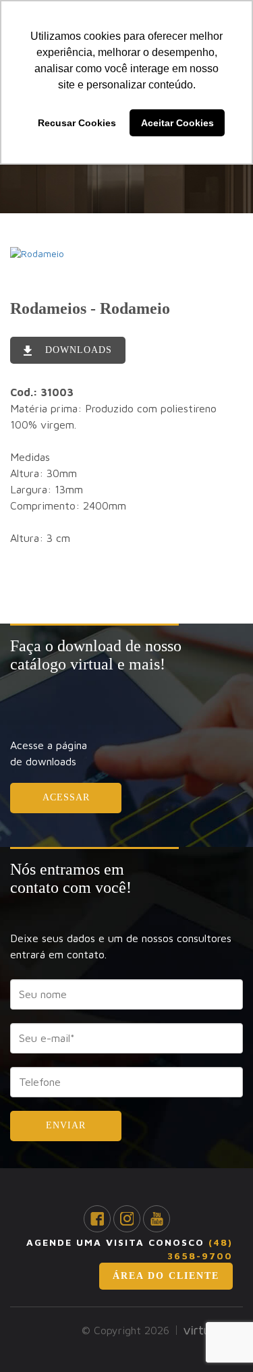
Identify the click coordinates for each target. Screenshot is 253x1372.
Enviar (66, 1125)
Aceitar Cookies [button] (177, 122)
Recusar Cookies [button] (77, 122)
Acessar (66, 797)
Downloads (77, 350)
